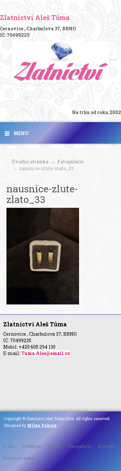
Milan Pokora (41, 425)
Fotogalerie (70, 162)
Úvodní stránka (29, 162)
